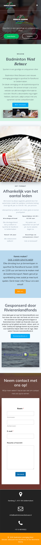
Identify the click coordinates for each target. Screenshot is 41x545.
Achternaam (11, 426)
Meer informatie (20, 105)
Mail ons (20, 291)
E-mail (10, 431)
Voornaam (11, 417)
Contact (30, 36)
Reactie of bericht (14, 443)
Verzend (20, 474)
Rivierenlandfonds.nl (20, 336)
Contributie (11, 36)
